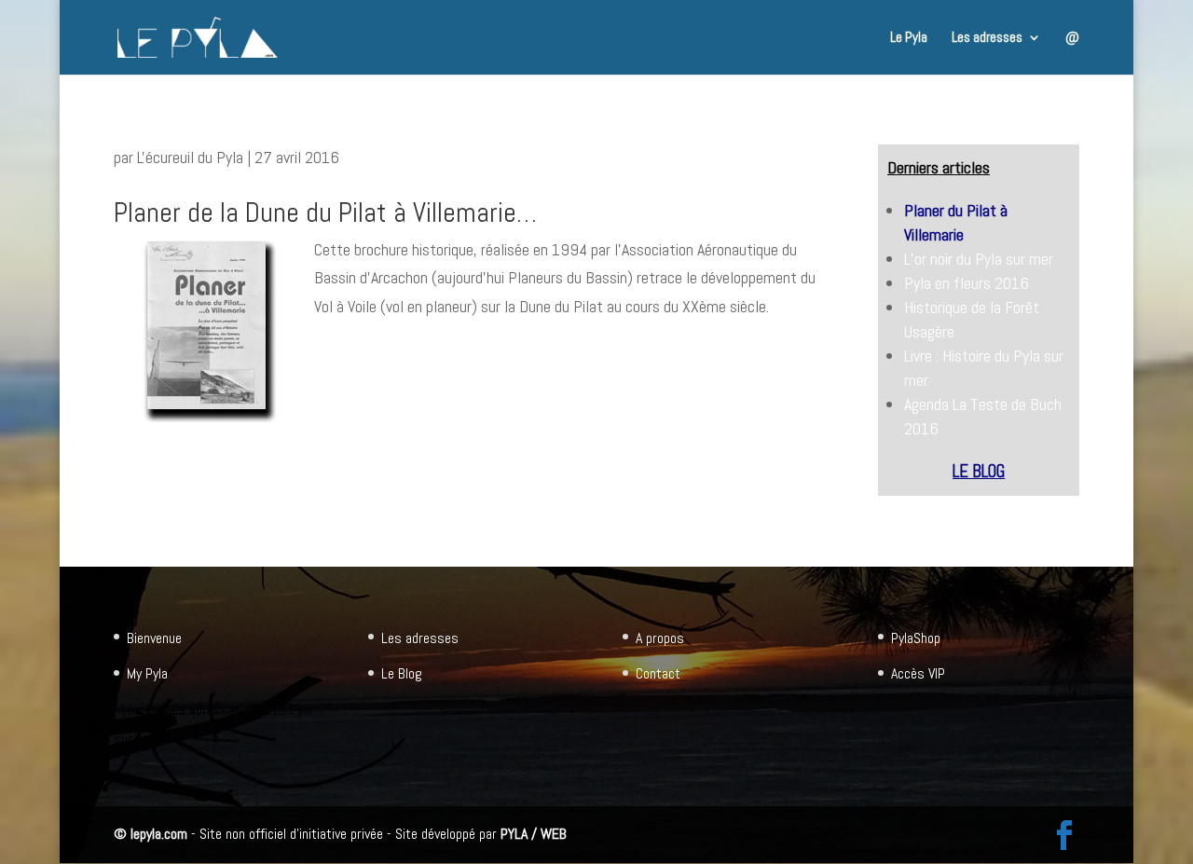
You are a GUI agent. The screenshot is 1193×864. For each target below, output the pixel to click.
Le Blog (401, 673)
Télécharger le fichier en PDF (404, 351)
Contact (658, 673)
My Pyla (147, 673)
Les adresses (987, 38)
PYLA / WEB (534, 833)
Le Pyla (908, 38)
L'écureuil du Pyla (190, 157)
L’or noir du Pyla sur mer (978, 258)
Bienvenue (154, 638)
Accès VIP (918, 673)
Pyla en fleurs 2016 (966, 283)
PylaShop (915, 638)
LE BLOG (979, 471)
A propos (660, 638)
